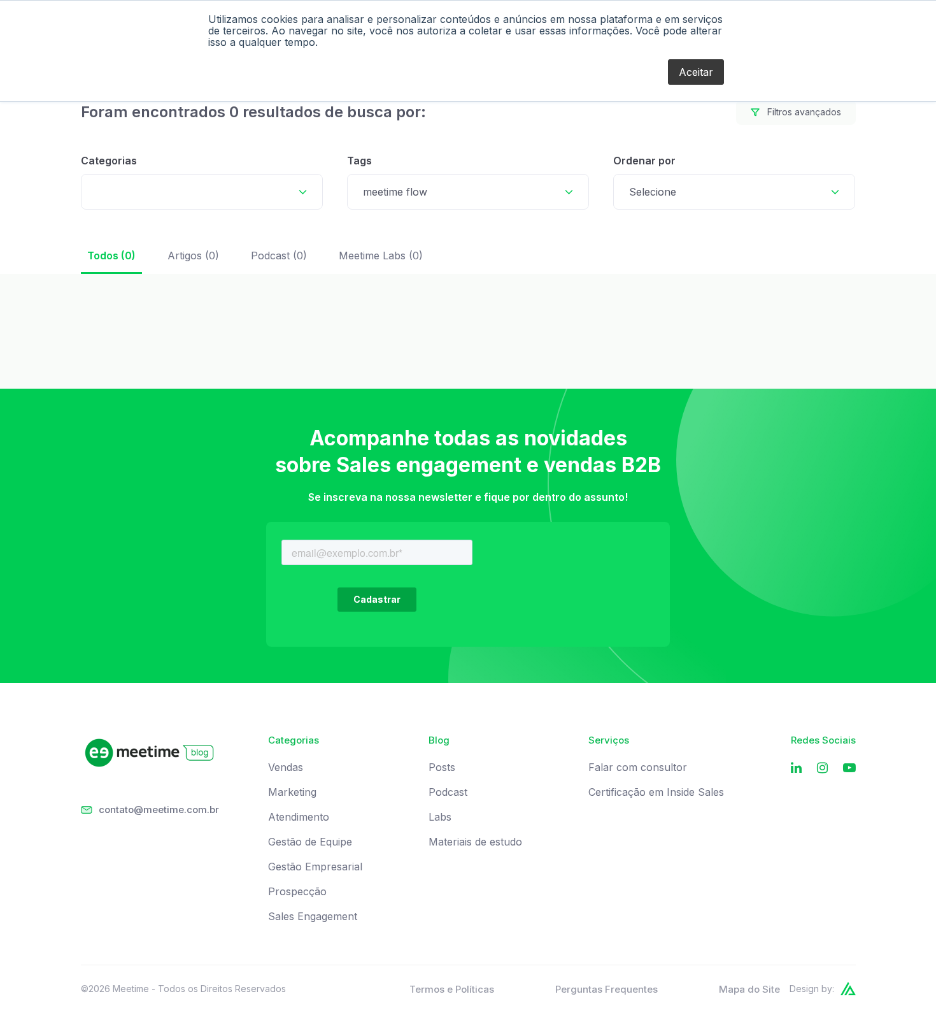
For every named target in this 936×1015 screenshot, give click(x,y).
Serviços (608, 740)
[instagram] (822, 768)
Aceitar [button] (696, 72)
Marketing (292, 792)
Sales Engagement (312, 917)
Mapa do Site (749, 989)
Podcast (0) (279, 255)
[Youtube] (849, 768)
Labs (440, 817)
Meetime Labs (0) (381, 255)
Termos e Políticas (451, 989)
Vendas (285, 767)
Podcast (448, 792)
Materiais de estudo (475, 842)
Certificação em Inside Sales (656, 792)
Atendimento (298, 817)
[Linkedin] (796, 768)
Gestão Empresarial (315, 867)
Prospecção (297, 892)
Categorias (109, 160)
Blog (439, 740)
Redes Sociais (823, 740)
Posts (442, 767)
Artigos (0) (193, 255)
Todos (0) (111, 255)
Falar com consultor (637, 767)
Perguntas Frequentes (606, 989)
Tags (359, 160)
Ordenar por (644, 160)
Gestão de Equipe (310, 842)
